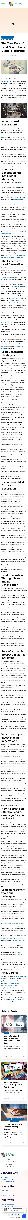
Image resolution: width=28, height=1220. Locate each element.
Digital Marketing (7, 37)
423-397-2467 (9, 1182)
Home (8, 1159)
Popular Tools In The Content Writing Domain (13, 1126)
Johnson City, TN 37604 (8, 1179)
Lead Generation (7, 39)
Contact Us (10, 1166)
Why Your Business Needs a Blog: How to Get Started (13, 1084)
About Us (9, 1164)
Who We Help (11, 1162)
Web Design (14, 1121)
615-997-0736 (9, 1195)
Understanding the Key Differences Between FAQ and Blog (12, 1039)
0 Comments (13, 55)
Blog (6, 1032)
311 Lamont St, (5, 1177)
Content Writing (18, 1118)
